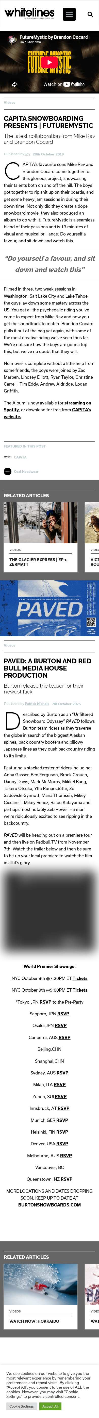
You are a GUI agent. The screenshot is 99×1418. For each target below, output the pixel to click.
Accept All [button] (50, 1406)
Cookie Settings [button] (21, 1406)
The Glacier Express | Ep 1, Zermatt (40, 537)
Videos (9, 102)
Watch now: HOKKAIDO (40, 1296)
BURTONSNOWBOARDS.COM (49, 1204)
